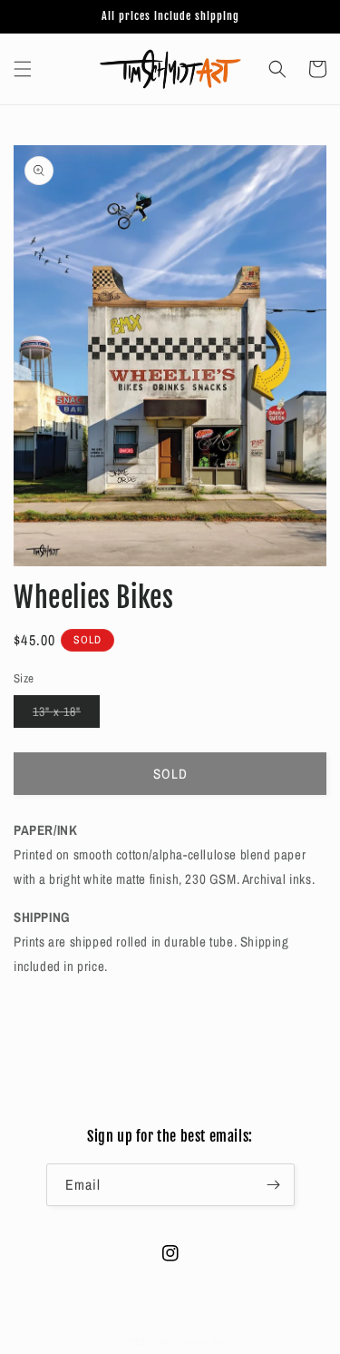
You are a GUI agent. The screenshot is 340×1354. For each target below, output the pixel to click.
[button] (23, 69)
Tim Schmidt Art (189, 1341)
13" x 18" (66, 715)
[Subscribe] (274, 1184)
